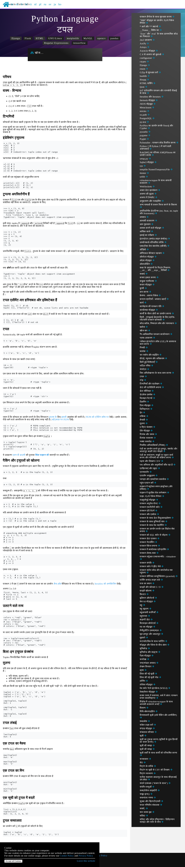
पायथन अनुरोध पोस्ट (149, 503)
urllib (143, 176)
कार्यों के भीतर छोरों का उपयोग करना (156, 313)
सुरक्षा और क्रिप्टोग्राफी (150, 801)
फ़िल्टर (143, 594)
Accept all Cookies (13, 861)
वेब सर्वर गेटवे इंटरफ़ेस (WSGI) (154, 688)
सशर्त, (143, 808)
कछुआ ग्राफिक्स (147, 281)
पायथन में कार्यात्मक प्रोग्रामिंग (153, 549)
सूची (142, 735)
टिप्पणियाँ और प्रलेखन (150, 383)
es (17, 4)
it (31, 4)
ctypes (143, 61)
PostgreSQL (146, 118)
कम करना (144, 292)
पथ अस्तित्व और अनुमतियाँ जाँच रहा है (156, 464)
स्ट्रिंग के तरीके (147, 766)
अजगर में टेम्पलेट (147, 197)
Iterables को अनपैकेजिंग (105, 583)
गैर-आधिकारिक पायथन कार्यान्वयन (155, 334)
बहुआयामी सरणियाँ (148, 612)
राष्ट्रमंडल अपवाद (148, 663)
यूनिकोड (144, 648)
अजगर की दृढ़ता (147, 194)
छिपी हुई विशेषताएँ (148, 362)
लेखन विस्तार (146, 666)
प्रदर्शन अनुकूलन (147, 475)
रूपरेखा (143, 659)
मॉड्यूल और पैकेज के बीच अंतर (153, 645)
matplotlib (73, 38)
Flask (28, 38)
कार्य (142, 302)
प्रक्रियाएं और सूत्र (149, 468)
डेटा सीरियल (145, 391)
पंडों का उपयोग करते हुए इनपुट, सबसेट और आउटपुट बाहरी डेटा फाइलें (158, 449)
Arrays (143, 47)
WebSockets (146, 186)
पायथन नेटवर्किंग (147, 542)
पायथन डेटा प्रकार (148, 538)
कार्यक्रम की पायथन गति (151, 306)
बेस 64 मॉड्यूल (146, 601)
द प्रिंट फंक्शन (146, 427)
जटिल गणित (145, 365)
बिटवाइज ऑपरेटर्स (148, 623)
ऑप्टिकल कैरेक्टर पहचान (151, 253)
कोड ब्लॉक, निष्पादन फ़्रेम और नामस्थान (157, 323)
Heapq (143, 79)
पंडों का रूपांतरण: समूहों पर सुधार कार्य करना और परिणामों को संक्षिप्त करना (156, 456)
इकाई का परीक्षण (147, 235)
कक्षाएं (142, 274)
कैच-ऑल (57, 583)
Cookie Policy (67, 855)
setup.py (144, 158)
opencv (101, 38)
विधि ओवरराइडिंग (147, 711)
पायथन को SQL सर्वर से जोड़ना (154, 535)
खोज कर (144, 330)
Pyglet (143, 139)
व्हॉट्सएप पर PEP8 (60, 419)
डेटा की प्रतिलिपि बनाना (151, 387)
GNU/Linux (55, 38)
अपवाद (143, 217)
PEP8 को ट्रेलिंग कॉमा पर (97, 417)
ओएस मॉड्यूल (146, 260)
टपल (142, 376)
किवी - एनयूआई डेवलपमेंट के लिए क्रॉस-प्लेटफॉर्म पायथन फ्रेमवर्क (157, 318)
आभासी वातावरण (147, 220)
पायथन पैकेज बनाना (149, 545)
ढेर (141, 412)
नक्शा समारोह (146, 441)
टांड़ (142, 380)
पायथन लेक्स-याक (148, 553)
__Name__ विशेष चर (150, 30)
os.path (143, 115)
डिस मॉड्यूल (145, 405)
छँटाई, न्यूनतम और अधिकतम (152, 358)
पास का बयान (146, 583)
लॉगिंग (143, 681)
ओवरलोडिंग (145, 264)
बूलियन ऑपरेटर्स (147, 598)
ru (45, 4)
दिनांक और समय (147, 434)
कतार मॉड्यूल (146, 284)
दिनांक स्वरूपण (147, 438)
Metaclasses (146, 107)
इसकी (64, 417)
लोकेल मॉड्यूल (146, 684)
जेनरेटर (143, 369)
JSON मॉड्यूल (146, 104)
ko (59, 4)
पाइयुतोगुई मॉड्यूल (148, 500)
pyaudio (144, 132)
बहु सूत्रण (144, 608)
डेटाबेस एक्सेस (146, 394)
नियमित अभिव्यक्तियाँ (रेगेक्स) (153, 445)
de (12, 4)
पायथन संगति (146, 563)
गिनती (143, 347)
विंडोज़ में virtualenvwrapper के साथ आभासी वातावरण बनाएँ (156, 702)
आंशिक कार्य (145, 231)
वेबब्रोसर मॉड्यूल (148, 692)
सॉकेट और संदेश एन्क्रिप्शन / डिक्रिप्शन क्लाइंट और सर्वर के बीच (157, 820)
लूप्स (142, 670)
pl (40, 4)
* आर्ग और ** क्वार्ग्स (149, 26)
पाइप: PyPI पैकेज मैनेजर (151, 496)
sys (142, 166)
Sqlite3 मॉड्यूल (147, 162)
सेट (142, 762)
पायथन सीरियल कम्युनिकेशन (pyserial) (157, 576)
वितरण (143, 708)
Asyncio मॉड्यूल (148, 51)
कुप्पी (142, 288)
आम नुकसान (145, 224)
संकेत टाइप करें (147, 725)
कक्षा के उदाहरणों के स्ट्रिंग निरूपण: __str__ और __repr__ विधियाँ (155, 268)
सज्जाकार (144, 759)
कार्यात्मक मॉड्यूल (148, 310)
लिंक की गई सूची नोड (149, 677)
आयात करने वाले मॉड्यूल (151, 228)
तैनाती (143, 420)
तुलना (142, 423)
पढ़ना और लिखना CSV (150, 461)
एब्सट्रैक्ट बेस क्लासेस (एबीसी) (153, 246)
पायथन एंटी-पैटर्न (147, 510)
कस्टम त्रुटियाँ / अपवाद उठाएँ (153, 299)
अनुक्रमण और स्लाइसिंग (151, 201)
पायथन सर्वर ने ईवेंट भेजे (150, 566)
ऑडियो (143, 249)
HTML (40, 38)
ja (55, 4)
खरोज (143, 327)
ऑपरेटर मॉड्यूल (147, 256)
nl (35, 4)
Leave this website (86, 861)
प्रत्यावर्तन (144, 472)
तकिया (143, 416)
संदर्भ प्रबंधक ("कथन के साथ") (154, 783)
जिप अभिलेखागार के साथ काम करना (156, 373)
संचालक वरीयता (147, 732)
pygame (144, 135)
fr (22, 4)
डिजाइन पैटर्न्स (146, 398)
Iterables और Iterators (150, 96)
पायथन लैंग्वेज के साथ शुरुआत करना (156, 16)
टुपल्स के (53, 417)
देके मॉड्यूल (145, 430)
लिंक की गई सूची (147, 673)
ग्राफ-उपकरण (146, 338)
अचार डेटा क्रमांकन (149, 190)
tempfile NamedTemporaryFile (155, 169)
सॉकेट (143, 815)
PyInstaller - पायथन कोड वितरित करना (158, 142)
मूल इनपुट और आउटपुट (150, 634)
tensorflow (79, 43)
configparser (146, 58)
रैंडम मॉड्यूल (145, 655)
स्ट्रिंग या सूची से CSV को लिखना (155, 770)
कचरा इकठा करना (148, 277)
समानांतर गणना (147, 797)
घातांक (143, 351)
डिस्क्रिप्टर (145, 409)
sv (50, 4)
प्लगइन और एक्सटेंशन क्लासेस (153, 479)
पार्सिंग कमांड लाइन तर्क (150, 580)
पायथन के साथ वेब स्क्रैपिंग (152, 525)
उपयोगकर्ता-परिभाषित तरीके (152, 242)
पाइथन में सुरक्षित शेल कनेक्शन (153, 492)
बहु (141, 605)
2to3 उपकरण (146, 40)
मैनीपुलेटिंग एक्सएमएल (149, 630)
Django (16, 38)
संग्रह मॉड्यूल (146, 728)
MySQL (88, 38)
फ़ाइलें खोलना (146, 590)
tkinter (143, 173)
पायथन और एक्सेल (148, 514)
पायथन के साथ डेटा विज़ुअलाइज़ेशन (155, 518)
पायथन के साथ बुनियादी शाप (152, 521)
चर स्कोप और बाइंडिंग (149, 355)
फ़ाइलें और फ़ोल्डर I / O (150, 587)
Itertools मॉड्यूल (148, 100)
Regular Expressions (56, 43)
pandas (114, 38)
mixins (143, 111)
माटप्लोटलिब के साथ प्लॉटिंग (152, 641)
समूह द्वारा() (145, 794)
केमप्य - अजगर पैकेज (149, 295)
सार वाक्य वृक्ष (146, 812)
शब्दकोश (144, 721)
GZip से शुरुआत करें (149, 72)
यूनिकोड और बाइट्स (149, 652)
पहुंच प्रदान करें (147, 483)
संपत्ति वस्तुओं (146, 787)
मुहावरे (143, 637)
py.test (143, 122)
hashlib (143, 76)
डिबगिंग (143, 401)
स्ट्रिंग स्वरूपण (146, 773)
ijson (142, 87)
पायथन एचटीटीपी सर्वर (150, 507)
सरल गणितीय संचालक (150, 805)
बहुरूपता (144, 616)
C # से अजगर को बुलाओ (151, 54)
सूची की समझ (146, 745)
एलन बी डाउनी (19, 455)
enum (143, 69)
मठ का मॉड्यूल (146, 627)
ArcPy (143, 43)
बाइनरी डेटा (145, 619)
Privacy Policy (100, 855)
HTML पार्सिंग (146, 83)
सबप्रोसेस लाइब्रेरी (149, 790)
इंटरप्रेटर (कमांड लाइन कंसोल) (154, 238)
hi (26, 4)
